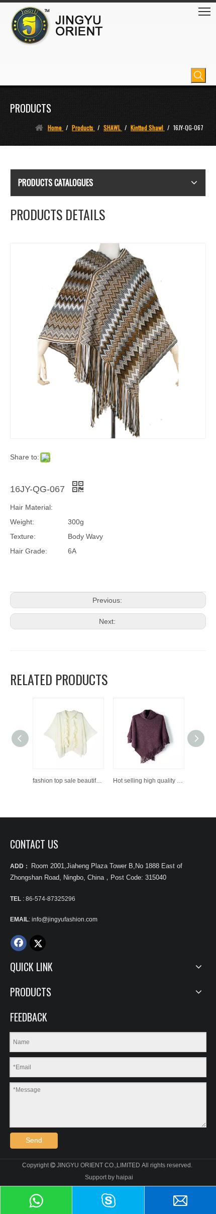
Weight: (22, 522)
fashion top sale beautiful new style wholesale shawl (68, 780)
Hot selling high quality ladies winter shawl (148, 780)
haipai (124, 1177)
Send (34, 1140)
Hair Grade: (28, 551)
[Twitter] (38, 943)
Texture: (23, 536)
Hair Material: (31, 507)
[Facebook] (19, 943)
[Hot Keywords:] (198, 75)
